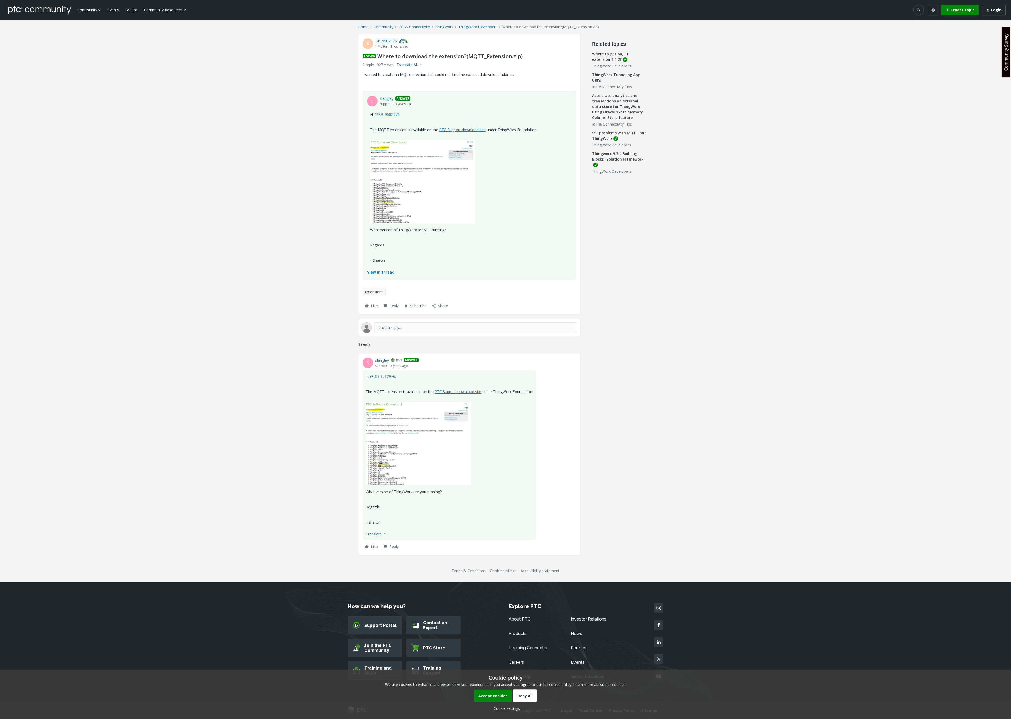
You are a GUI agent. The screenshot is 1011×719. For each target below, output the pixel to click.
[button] (960, 10)
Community (383, 26)
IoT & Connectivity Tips (612, 86)
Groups (131, 9)
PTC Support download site (462, 129)
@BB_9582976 (387, 114)
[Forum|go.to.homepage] (39, 10)
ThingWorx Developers (477, 26)
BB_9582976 (386, 40)
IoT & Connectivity (414, 26)
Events (113, 9)
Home (363, 26)
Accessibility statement (540, 570)
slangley (386, 98)
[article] (469, 454)
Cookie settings (503, 570)
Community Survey (1006, 52)
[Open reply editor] (469, 327)
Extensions (374, 291)
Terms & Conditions (469, 570)
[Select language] (933, 10)
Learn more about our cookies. (599, 684)
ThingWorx (444, 26)
